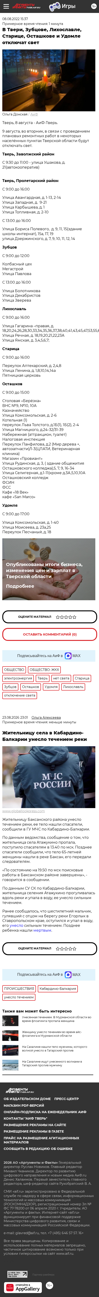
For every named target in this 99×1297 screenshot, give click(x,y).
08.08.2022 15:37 (15, 19)
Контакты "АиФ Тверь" (25, 1118)
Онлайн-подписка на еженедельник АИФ (45, 1112)
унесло (16, 925)
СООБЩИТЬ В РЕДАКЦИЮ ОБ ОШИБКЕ (38, 1149)
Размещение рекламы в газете (34, 1131)
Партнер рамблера (43, 1274)
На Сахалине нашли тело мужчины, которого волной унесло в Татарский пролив (54, 1048)
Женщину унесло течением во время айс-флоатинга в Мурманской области (52, 1033)
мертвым (42, 930)
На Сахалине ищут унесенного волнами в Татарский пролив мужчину (52, 1063)
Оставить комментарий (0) (50, 634)
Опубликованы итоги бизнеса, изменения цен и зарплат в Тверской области (44, 570)
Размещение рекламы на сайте (35, 1125)
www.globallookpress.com (23, 811)
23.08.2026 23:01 (15, 717)
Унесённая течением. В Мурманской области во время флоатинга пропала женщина (56, 1019)
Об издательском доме (27, 1099)
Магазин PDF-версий (24, 1105)
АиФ (34, 114)
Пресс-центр (66, 1099)
